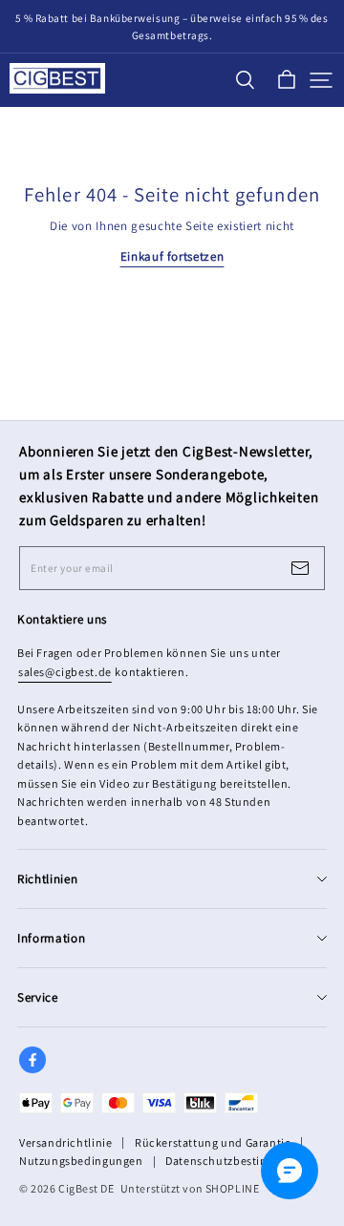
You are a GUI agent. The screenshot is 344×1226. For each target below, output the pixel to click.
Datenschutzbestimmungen (239, 1160)
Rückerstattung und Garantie (212, 1142)
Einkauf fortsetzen (172, 256)
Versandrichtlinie (65, 1142)
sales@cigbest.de (65, 672)
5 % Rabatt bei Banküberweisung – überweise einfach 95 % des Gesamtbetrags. (173, 26)
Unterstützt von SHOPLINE (190, 1188)
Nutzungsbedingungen (81, 1160)
